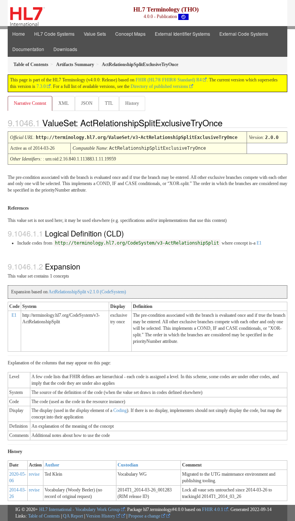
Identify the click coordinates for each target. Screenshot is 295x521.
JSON (87, 103)
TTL (109, 103)
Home (18, 33)
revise (34, 474)
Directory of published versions (159, 86)
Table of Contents (44, 516)
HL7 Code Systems (54, 33)
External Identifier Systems (182, 33)
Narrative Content (30, 103)
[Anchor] (229, 122)
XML (63, 103)
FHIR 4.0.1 (212, 509)
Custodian (128, 465)
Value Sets (95, 33)
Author (52, 465)
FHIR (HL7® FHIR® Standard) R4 (169, 80)
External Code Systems (243, 33)
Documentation (28, 49)
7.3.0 (41, 86)
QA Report (73, 516)
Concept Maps (130, 33)
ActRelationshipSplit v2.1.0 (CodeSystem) (87, 291)
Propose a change (144, 516)
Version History (101, 516)
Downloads (65, 49)
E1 (259, 243)
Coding (120, 410)
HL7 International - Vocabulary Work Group (79, 509)
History (132, 103)
